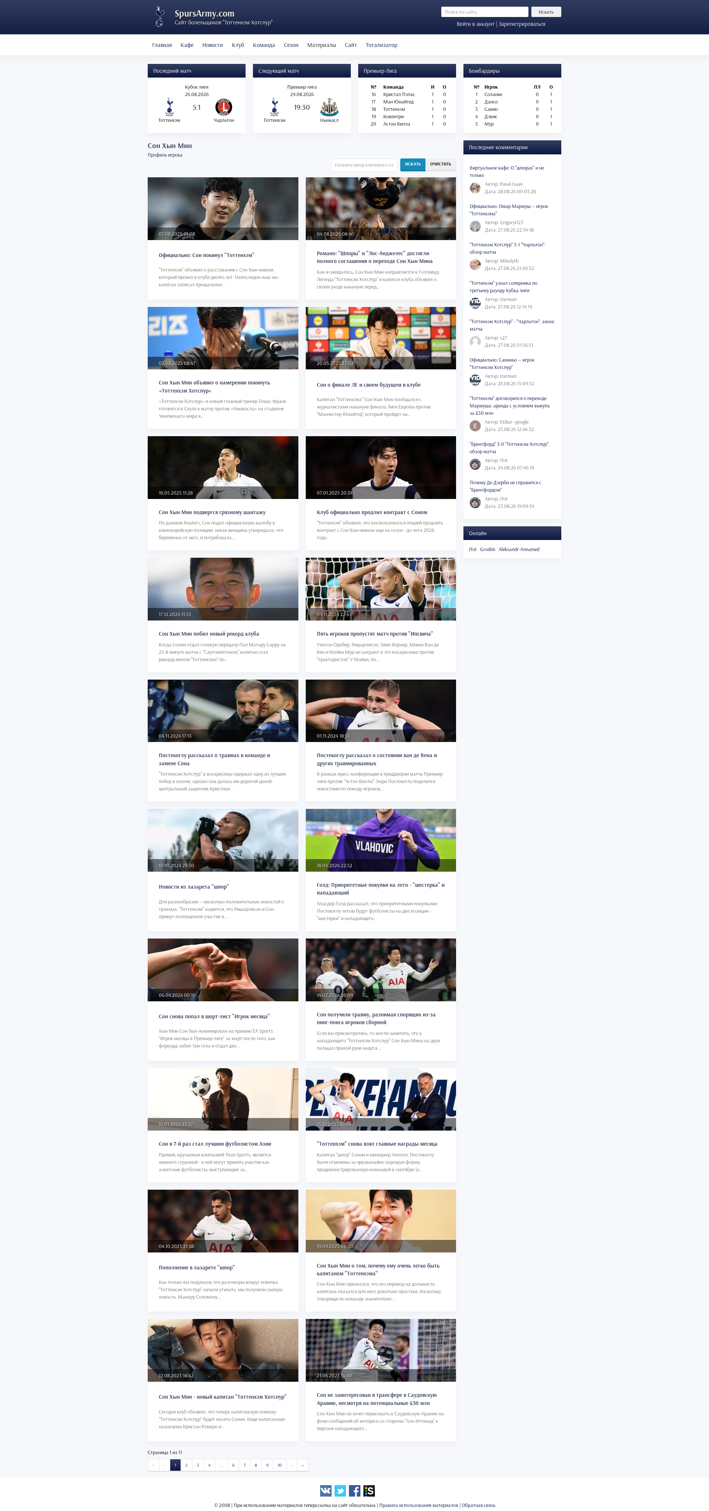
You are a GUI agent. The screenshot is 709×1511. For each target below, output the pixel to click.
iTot (473, 549)
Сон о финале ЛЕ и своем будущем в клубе (369, 384)
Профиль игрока (165, 154)
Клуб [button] (238, 44)
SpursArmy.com (204, 13)
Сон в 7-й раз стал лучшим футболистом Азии (215, 1143)
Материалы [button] (321, 44)
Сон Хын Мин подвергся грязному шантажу (212, 512)
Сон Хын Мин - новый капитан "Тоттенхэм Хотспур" (223, 1396)
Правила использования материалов (418, 1505)
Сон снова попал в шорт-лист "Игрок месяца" (214, 1016)
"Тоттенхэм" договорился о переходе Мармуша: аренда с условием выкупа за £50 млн (510, 405)
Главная (162, 44)
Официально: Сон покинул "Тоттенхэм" (206, 255)
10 (280, 1465)
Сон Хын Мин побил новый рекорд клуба (209, 633)
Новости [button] (212, 44)
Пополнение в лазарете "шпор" (197, 1267)
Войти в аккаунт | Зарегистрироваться (501, 23)
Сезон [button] (291, 44)
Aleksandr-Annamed (519, 549)
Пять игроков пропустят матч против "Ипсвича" (375, 633)
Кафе (187, 44)
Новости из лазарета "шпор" (194, 886)
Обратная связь (478, 1505)
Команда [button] (264, 44)
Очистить (440, 164)
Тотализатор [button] (381, 44)
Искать (546, 11)
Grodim (487, 549)
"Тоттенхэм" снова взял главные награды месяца (377, 1143)
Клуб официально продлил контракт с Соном (372, 512)
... (221, 1465)
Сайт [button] (351, 44)
